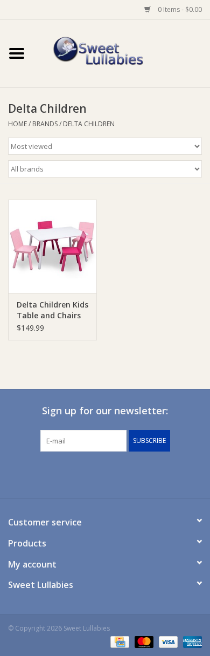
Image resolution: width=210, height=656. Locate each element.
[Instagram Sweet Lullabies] (114, 473)
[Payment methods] (118, 641)
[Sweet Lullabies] (121, 52)
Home (17, 123)
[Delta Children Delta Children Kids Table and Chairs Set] (52, 246)
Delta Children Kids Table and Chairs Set (52, 310)
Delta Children (89, 123)
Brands (45, 123)
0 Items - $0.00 (179, 9)
